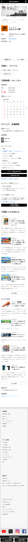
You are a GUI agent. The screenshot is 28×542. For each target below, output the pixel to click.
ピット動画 (4, 444)
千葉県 (7, 4)
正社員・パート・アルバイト (8, 396)
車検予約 (4, 478)
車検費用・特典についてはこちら (11, 151)
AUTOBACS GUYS (6, 447)
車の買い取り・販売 (6, 449)
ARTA (3, 506)
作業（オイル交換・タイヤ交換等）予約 (11, 483)
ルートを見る (20, 59)
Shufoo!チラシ (7, 73)
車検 (3, 462)
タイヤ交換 (4, 442)
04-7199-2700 (13, 38)
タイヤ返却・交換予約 (14, 205)
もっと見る (14, 293)
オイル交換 (4, 452)
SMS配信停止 (5, 514)
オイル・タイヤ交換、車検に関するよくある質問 (13, 485)
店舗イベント (5, 418)
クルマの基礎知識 (6, 504)
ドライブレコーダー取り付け (8, 511)
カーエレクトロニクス (7, 457)
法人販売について (6, 502)
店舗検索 (2, 4)
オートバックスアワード (7, 509)
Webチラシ (4, 416)
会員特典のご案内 (6, 413)
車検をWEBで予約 (15, 175)
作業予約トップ (5, 480)
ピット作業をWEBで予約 (15, 171)
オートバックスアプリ (7, 421)
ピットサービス (5, 454)
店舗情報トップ (5, 423)
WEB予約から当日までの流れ (9, 179)
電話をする (8, 59)
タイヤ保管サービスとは (8, 202)
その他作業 (4, 459)
